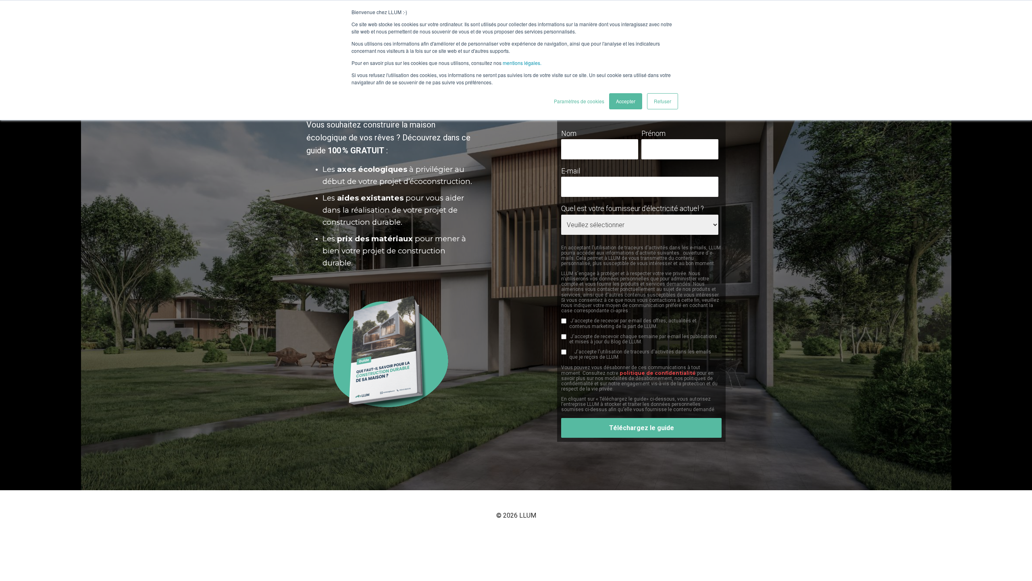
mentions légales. (522, 62)
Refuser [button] (662, 101)
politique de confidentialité (658, 373)
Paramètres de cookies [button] (579, 101)
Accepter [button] (625, 101)
